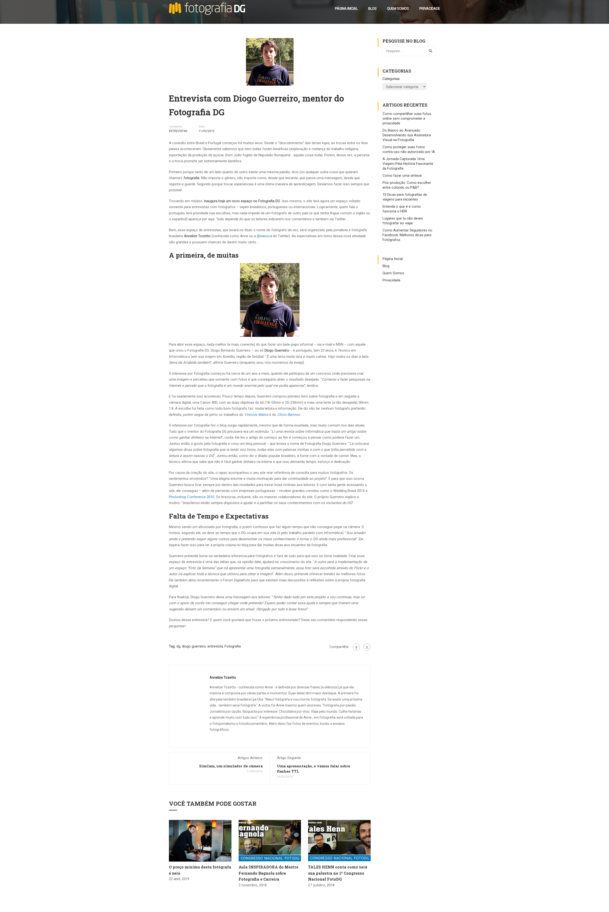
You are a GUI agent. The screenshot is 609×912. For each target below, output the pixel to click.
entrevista (215, 646)
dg (178, 646)
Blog (372, 8)
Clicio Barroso (288, 414)
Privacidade (429, 8)
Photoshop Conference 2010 (191, 497)
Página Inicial (346, 8)
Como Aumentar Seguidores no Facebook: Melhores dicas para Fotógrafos (407, 235)
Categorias (391, 79)
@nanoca (264, 236)
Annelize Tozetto (223, 677)
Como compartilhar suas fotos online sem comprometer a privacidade (407, 118)
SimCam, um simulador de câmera (231, 766)
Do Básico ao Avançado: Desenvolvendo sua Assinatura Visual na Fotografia (407, 135)
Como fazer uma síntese (402, 175)
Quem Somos (398, 8)
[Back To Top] (599, 903)
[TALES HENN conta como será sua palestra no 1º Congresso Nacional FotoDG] (339, 840)
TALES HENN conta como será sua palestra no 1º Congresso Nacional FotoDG (337, 873)
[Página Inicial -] (207, 8)
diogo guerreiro (194, 646)
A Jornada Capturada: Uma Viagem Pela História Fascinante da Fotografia (408, 164)
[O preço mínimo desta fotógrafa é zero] (200, 840)
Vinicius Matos (256, 414)
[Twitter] (367, 647)
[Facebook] (356, 647)
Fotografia (233, 646)
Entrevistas (178, 131)
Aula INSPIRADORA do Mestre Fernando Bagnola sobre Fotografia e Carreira (268, 873)
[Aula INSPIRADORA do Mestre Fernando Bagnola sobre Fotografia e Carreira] (270, 840)
